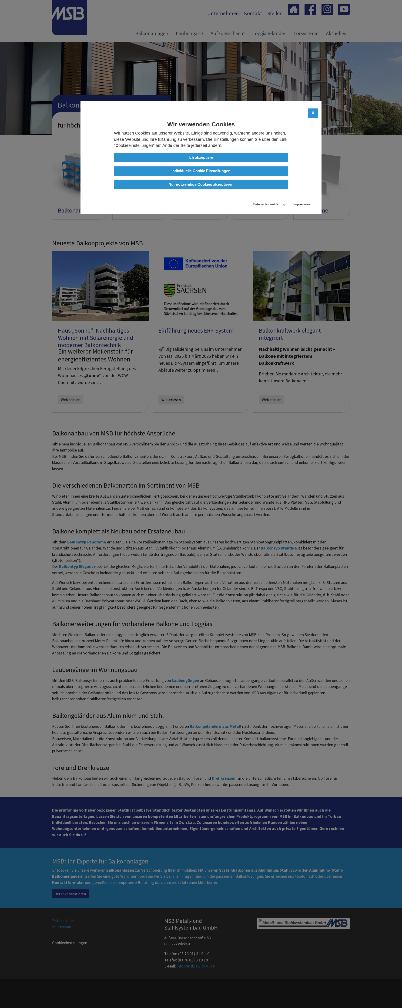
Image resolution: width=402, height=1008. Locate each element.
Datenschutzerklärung (269, 204)
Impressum (301, 204)
